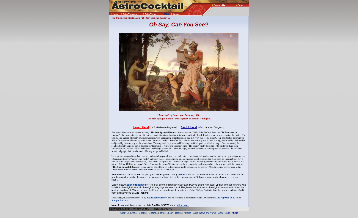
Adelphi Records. (120, 200)
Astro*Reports (130, 14)
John (162, 213)
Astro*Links (224, 213)
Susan (176, 14)
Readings (153, 213)
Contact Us (219, 5)
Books (178, 213)
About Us (124, 213)
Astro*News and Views (204, 213)
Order (240, 5)
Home (115, 14)
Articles (187, 213)
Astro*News (150, 14)
